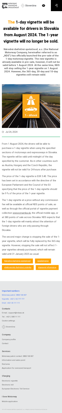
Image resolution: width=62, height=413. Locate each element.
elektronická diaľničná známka (17, 267)
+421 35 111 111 (13, 303)
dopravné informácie (47, 267)
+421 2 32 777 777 (17, 299)
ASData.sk (44, 409)
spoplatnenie (43, 261)
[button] (43, 5)
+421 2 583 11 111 (13, 317)
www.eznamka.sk (22, 213)
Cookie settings (8, 321)
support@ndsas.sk (16, 313)
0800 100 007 (21, 295)
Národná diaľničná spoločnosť (17, 261)
